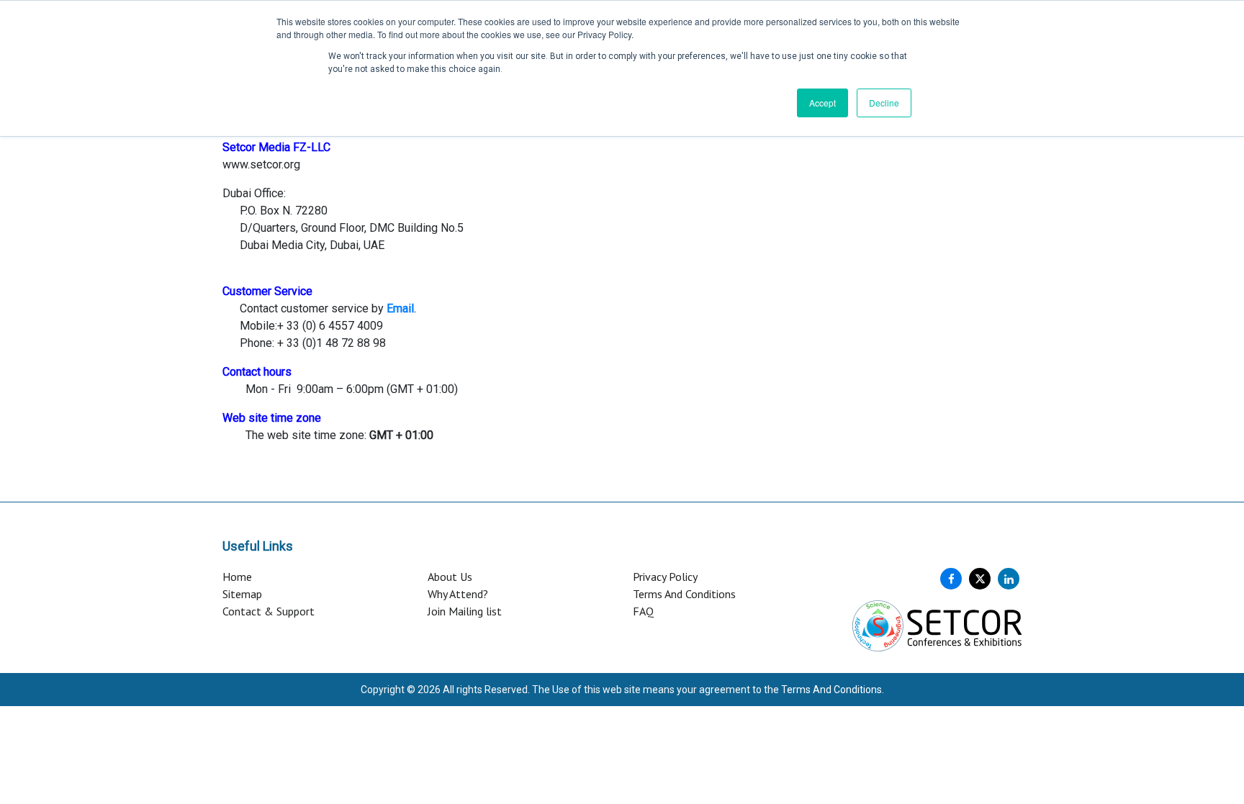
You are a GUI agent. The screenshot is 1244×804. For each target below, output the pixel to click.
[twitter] (980, 579)
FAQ (643, 611)
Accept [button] (822, 102)
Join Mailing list (465, 611)
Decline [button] (884, 102)
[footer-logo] (937, 625)
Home (237, 576)
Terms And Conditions (684, 594)
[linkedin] (1008, 579)
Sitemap (242, 594)
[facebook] (951, 579)
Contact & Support (268, 611)
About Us (450, 576)
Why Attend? (458, 594)
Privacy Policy (665, 576)
